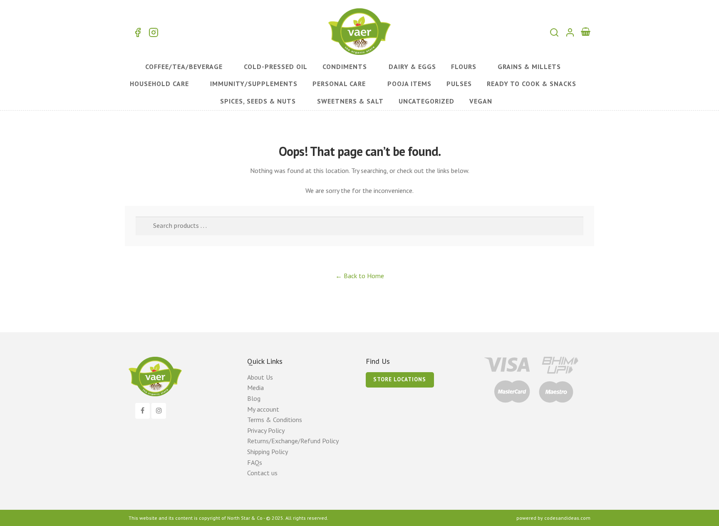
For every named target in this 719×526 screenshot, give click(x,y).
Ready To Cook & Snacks (531, 83)
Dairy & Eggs (412, 66)
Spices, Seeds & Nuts (258, 101)
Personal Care (339, 83)
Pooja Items (409, 83)
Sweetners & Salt (350, 101)
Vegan (480, 101)
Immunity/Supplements (254, 83)
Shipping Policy (267, 451)
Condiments (344, 66)
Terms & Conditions (274, 419)
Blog (253, 398)
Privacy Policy (266, 430)
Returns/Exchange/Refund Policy (293, 441)
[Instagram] (158, 411)
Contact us (262, 473)
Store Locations (399, 379)
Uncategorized (426, 101)
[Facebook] (142, 411)
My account (263, 409)
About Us (260, 377)
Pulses (459, 83)
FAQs (254, 462)
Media (255, 387)
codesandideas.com (567, 518)
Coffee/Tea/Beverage (184, 66)
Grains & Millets (529, 66)
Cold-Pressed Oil (275, 66)
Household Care (159, 83)
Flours (463, 66)
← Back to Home (359, 276)
